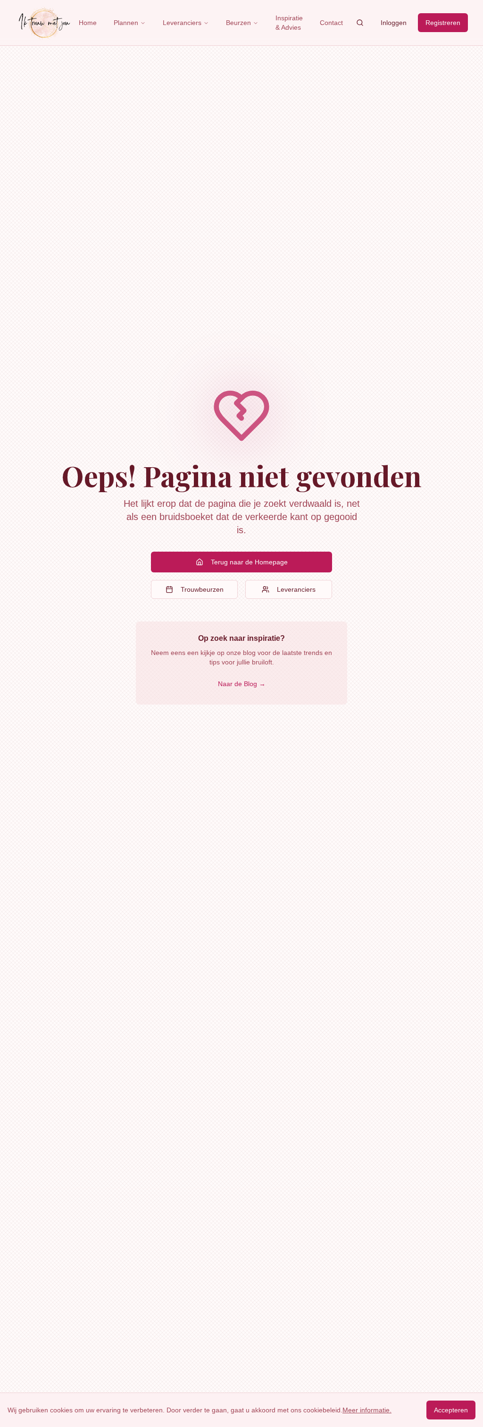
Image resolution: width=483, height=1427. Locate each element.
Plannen (126, 22)
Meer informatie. (366, 1410)
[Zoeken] (359, 22)
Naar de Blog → (242, 684)
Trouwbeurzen (202, 589)
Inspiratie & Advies (289, 22)
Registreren (442, 22)
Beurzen (238, 22)
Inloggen (394, 22)
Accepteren (451, 1410)
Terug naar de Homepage (249, 562)
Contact (331, 22)
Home (88, 22)
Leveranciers (182, 22)
